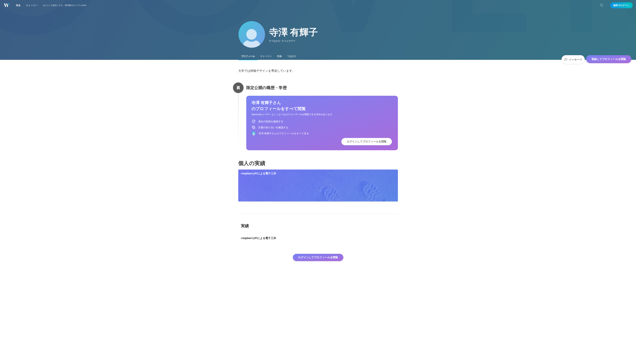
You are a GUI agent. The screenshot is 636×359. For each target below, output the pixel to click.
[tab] (248, 56)
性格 (279, 56)
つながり (291, 56)
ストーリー (266, 56)
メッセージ (575, 59)
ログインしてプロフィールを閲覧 (367, 141)
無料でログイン (621, 5)
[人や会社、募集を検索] (601, 5)
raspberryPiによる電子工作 (258, 173)
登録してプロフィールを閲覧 (608, 59)
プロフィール (248, 56)
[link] (318, 185)
